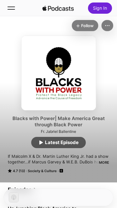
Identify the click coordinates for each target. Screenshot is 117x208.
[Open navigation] (11, 8)
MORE (104, 162)
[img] (58, 8)
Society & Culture (42, 171)
